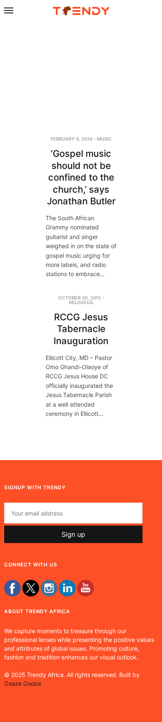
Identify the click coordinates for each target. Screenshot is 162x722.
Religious (81, 302)
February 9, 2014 (71, 139)
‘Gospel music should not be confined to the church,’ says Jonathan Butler (81, 177)
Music (104, 139)
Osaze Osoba (22, 683)
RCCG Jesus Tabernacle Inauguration (81, 329)
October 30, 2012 (79, 298)
